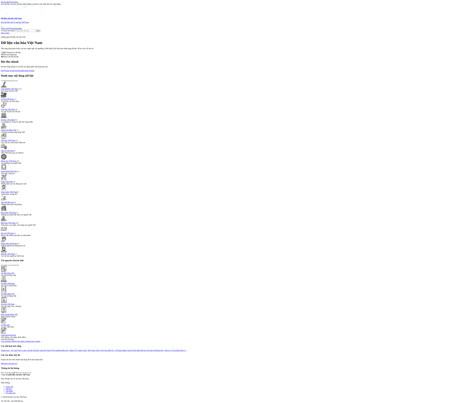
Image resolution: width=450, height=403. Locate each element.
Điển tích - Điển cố (68, 350)
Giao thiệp (107, 350)
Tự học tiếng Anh (21, 341)
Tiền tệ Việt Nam (7, 151)
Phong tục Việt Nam (9, 161)
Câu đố (30, 350)
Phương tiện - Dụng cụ (163, 350)
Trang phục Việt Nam (9, 192)
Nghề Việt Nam (7, 182)
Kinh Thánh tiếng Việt (9, 314)
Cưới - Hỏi (86, 350)
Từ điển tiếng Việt (7, 294)
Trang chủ (4, 28)
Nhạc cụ (183, 350)
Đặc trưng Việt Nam (9, 213)
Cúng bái (42, 350)
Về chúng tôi (10, 393)
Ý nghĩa (79, 350)
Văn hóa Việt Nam (8, 109)
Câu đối (36, 350)
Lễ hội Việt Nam (7, 99)
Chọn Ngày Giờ (97, 350)
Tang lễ (130, 350)
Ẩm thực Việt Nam (8, 140)
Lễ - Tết (115, 350)
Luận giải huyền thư (8, 335)
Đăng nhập (5, 33)
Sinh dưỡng (122, 350)
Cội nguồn (176, 350)
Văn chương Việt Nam (9, 89)
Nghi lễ (49, 350)
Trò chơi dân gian (7, 202)
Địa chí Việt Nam (7, 233)
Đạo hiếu (137, 350)
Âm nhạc (150, 350)
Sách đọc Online (34, 341)
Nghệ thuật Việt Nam (9, 171)
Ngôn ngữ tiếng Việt (9, 130)
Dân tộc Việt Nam (8, 254)
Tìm (38, 31)
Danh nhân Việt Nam (9, 244)
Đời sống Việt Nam (8, 223)
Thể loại (11, 28)
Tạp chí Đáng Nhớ (8, 341)
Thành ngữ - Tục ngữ (9, 350)
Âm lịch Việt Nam (8, 304)
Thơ (19, 350)
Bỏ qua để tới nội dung (9, 2)
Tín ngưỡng (56, 350)
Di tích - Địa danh (8, 120)
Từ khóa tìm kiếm (7, 31)
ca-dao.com (5, 325)
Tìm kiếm (18, 28)
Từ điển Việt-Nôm (8, 283)
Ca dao (24, 350)
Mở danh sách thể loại (9, 364)
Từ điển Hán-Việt (7, 273)
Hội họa (144, 350)
